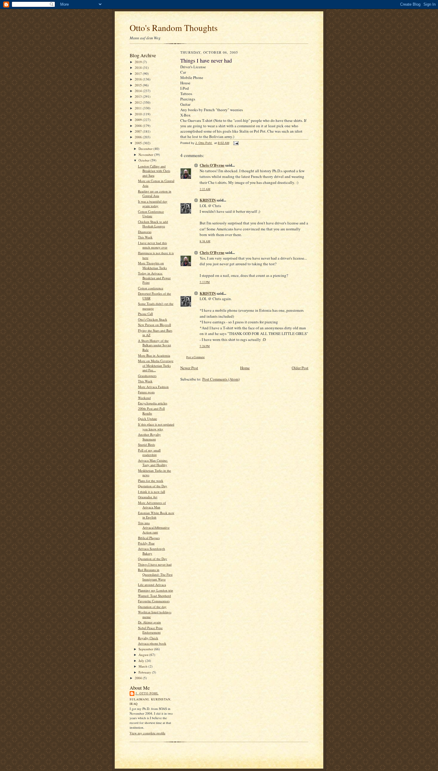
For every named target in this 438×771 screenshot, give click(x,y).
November (146, 154)
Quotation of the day (152, 606)
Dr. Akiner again (149, 622)
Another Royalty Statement (149, 436)
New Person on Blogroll (154, 324)
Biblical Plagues (149, 538)
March (143, 666)
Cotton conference (150, 288)
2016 (139, 79)
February (145, 672)
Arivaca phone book (152, 643)
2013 (139, 96)
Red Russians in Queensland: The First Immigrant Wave (155, 574)
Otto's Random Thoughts (174, 27)
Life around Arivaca (152, 584)
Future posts (146, 392)
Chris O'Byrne (212, 165)
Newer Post (189, 367)
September (146, 649)
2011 (139, 108)
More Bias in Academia (154, 355)
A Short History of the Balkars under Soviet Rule (154, 345)
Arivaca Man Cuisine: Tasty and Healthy (153, 462)
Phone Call (145, 313)
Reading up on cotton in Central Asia (154, 193)
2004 (139, 678)
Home (245, 367)
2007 (139, 131)
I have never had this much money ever (152, 245)
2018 (139, 67)
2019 (139, 62)
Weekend (144, 397)
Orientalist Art (147, 497)
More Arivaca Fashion (153, 386)
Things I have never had (155, 564)
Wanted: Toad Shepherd (154, 595)
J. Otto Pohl (147, 693)
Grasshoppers (147, 375)
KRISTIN (208, 200)
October (144, 160)
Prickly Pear (146, 543)
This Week (145, 237)
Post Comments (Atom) (221, 379)
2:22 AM (205, 189)
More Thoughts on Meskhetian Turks (152, 265)
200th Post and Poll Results (151, 410)
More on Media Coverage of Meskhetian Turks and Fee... (155, 365)
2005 (139, 143)
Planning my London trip (155, 590)
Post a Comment (195, 357)
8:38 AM (205, 241)
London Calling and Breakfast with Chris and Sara (154, 171)
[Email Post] (236, 143)
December (146, 148)
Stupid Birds (146, 444)
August (144, 654)
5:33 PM (205, 282)
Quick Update (147, 418)
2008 (139, 125)
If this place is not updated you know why (156, 426)
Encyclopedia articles (152, 403)
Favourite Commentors (154, 601)
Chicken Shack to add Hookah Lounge (153, 224)
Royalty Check (148, 638)
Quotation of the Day (152, 486)
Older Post (300, 367)
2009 (139, 119)
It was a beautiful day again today (152, 203)
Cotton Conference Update (151, 213)
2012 (139, 102)
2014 (139, 91)
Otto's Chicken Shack (152, 319)
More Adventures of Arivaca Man (152, 505)
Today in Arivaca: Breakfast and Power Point (154, 278)
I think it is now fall (151, 491)
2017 (139, 73)
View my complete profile (147, 733)
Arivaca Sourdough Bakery (151, 551)
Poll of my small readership (149, 452)
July (142, 660)
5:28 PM (205, 346)
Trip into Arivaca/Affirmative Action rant (154, 527)
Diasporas (144, 231)
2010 (139, 114)
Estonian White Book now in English (156, 515)
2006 (139, 137)
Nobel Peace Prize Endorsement (150, 630)
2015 (139, 85)
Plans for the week (150, 480)
